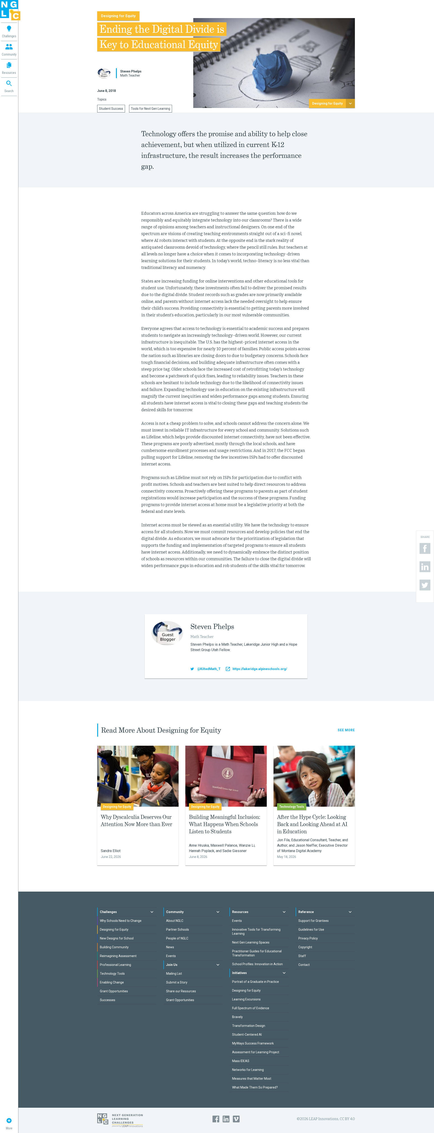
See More (346, 730)
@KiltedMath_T (209, 669)
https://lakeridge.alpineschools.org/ (260, 669)
